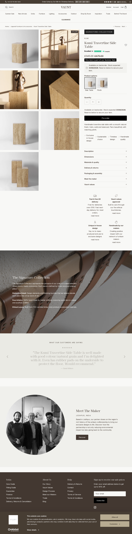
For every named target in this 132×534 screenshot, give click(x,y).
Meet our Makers (49, 494)
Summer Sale (9, 14)
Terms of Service (74, 494)
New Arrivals (22, 14)
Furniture (42, 14)
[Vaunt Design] (66, 7)
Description (89, 151)
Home (7, 26)
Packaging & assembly (93, 173)
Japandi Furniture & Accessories (21, 26)
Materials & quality (91, 162)
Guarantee (10, 491)
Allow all (115, 517)
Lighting (51, 14)
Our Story (46, 484)
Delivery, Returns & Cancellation (18, 501)
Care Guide (10, 484)
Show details (31, 530)
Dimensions (89, 157)
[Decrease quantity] (86, 101)
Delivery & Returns (74, 484)
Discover (82, 437)
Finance (9, 494)
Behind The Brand (120, 14)
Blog (44, 501)
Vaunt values (89, 184)
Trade (108, 14)
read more (95, 216)
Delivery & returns (91, 168)
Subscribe (100, 500)
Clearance (66, 20)
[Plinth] (102, 83)
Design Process (49, 491)
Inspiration (98, 14)
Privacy (70, 491)
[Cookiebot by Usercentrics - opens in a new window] (13, 530)
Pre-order (106, 118)
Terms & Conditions (13, 498)
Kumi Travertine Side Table (42, 26)
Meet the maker (90, 179)
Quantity (87, 97)
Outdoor (74, 14)
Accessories (62, 14)
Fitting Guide (11, 488)
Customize (113, 524)
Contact (70, 488)
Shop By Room (86, 14)
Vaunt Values (48, 488)
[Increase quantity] (98, 101)
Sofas (33, 14)
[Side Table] (90, 83)
